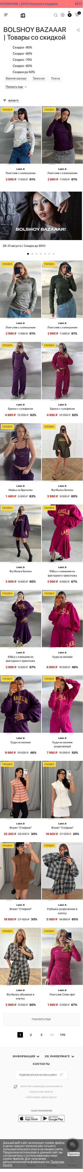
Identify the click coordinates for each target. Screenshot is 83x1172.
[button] (28, 254)
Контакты (41, 1064)
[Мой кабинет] (63, 15)
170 (62, 1035)
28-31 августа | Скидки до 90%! (24, 245)
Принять (73, 1154)
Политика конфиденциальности (41, 1086)
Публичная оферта (41, 1091)
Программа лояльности (41, 1097)
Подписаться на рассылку (38, 1075)
